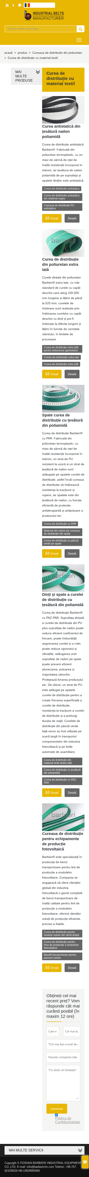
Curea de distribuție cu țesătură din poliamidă (62, 771)
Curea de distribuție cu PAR (60, 523)
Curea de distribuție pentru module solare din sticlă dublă (61, 934)
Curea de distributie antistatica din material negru (61, 197)
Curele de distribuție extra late (61, 357)
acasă (8, 52)
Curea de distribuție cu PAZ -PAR (60, 781)
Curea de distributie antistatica (61, 188)
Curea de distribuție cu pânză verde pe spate (61, 542)
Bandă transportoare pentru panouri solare (60, 956)
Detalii (72, 218)
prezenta (57, 1108)
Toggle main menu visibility (79, 40)
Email (51, 218)
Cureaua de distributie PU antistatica (59, 207)
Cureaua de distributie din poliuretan (57, 52)
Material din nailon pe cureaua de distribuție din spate (62, 532)
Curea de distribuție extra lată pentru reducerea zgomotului (61, 349)
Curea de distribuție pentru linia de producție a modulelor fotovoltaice (61, 944)
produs (22, 52)
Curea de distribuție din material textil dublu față (58, 761)
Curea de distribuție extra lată (61, 364)
